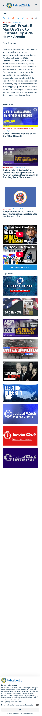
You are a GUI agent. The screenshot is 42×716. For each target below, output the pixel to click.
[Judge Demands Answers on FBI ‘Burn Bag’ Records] (20, 117)
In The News (7, 22)
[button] (4, 5)
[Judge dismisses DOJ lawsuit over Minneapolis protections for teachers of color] (20, 197)
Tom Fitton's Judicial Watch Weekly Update (18, 128)
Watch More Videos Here (20, 267)
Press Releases (8, 167)
